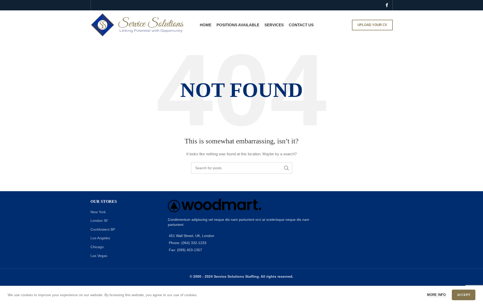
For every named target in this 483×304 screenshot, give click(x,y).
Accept (463, 295)
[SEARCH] (286, 168)
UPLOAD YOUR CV (372, 25)
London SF (99, 221)
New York (98, 212)
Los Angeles (100, 238)
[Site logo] (138, 25)
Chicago (97, 247)
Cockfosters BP (103, 229)
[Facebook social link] (387, 5)
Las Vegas (99, 256)
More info (437, 295)
